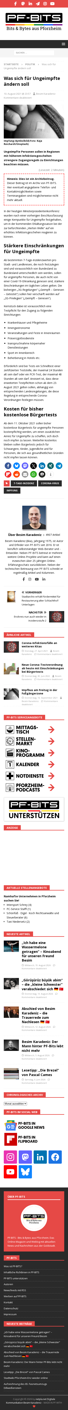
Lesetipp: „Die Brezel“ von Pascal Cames (40, 1072)
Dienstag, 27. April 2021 (36, 650)
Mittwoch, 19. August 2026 (38, 965)
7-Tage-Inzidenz (24, 483)
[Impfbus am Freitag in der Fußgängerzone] (11, 694)
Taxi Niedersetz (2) (18, 921)
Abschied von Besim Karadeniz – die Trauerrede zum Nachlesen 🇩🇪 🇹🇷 (38, 1015)
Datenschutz (11, 1308)
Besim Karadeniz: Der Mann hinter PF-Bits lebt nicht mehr (42, 1046)
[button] (63, 44)
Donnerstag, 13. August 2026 (39, 993)
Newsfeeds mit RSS (15, 1290)
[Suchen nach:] (34, 52)
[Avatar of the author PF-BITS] (34, 1227)
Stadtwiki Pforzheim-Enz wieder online (26, 1378)
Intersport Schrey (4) (19, 905)
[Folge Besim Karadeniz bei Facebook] (24, 579)
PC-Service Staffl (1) (19, 909)
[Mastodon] (23, 4)
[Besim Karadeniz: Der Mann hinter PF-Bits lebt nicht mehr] (11, 1045)
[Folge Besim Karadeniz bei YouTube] (35, 579)
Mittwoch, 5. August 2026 (37, 1055)
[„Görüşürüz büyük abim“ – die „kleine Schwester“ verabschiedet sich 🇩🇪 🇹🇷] (11, 983)
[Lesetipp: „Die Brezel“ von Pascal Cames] (11, 1073)
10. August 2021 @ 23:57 (17, 93)
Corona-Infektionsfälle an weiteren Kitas (39, 644)
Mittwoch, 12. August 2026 (38, 1026)
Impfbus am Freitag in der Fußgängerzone (39, 691)
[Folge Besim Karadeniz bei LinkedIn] (42, 579)
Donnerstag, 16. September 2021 (41, 697)
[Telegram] (37, 4)
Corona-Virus (50, 483)
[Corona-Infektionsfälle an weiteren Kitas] (11, 647)
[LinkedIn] (30, 4)
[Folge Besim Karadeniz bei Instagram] (28, 579)
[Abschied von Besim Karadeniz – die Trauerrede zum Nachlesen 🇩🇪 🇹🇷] (11, 1012)
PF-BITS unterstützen (16, 1278)
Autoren (8, 1284)
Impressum (10, 1314)
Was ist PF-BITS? (13, 1266)
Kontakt (8, 1302)
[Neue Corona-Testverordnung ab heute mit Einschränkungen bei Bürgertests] (11, 668)
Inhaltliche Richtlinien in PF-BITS (21, 1272)
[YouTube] (52, 4)
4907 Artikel (53, 534)
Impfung (12, 490)
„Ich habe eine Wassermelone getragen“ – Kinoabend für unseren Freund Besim (41, 951)
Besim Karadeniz (46, 93)
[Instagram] (45, 4)
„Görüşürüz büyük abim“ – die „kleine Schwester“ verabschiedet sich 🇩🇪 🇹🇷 (42, 984)
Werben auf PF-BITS (15, 1296)
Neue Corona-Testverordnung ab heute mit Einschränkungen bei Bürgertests (43, 668)
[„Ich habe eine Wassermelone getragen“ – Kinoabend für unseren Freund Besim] (11, 946)
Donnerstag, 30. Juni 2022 (37, 676)
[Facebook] (15, 4)
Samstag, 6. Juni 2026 (35, 1079)
